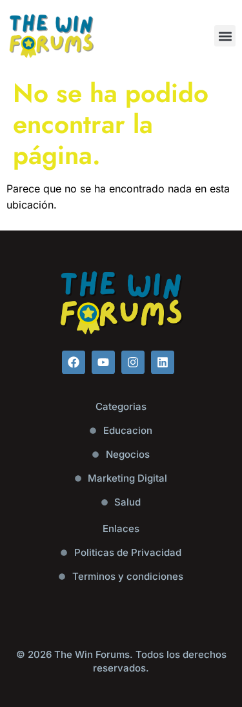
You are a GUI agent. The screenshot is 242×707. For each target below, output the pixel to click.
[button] (225, 35)
